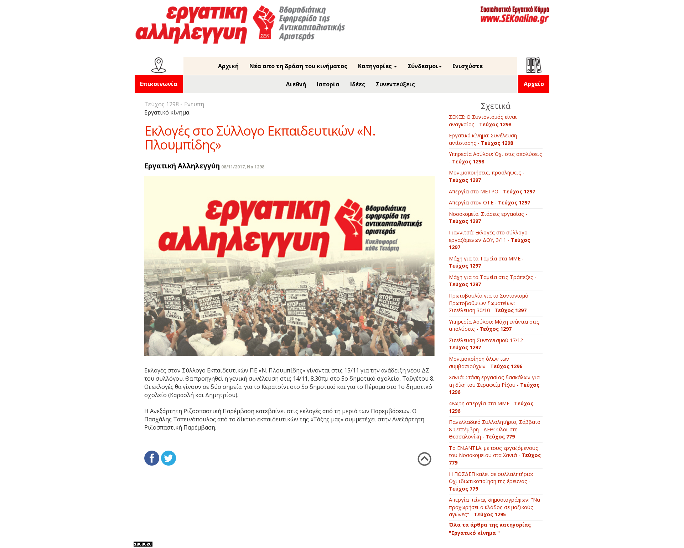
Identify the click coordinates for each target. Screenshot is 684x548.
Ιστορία (328, 84)
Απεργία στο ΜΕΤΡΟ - (492, 191)
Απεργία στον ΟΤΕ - (489, 202)
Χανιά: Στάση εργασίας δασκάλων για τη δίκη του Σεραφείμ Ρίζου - (494, 384)
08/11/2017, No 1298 (242, 167)
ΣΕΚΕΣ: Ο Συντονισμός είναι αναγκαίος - (483, 120)
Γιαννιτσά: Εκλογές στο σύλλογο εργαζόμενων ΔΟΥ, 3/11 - (489, 239)
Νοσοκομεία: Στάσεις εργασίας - (488, 217)
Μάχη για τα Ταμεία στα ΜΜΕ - (486, 262)
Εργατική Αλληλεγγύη (182, 166)
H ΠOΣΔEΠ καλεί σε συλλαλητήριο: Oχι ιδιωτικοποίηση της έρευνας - (491, 481)
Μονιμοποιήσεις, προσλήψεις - (486, 176)
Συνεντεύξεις (395, 84)
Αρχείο (534, 84)
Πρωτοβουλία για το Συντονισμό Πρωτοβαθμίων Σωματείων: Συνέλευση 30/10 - (488, 303)
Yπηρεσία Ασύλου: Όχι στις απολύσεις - (495, 158)
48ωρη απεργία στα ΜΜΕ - (491, 407)
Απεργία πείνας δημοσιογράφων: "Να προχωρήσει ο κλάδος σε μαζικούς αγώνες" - (494, 507)
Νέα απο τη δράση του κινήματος (298, 66)
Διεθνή (296, 84)
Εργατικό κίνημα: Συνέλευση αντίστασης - (483, 139)
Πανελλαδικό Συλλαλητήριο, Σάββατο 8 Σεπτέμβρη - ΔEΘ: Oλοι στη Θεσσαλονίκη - (494, 429)
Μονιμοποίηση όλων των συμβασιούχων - (485, 362)
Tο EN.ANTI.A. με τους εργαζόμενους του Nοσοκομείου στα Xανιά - (495, 455)
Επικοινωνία (158, 84)
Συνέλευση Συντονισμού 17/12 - (487, 344)
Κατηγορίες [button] (375, 66)
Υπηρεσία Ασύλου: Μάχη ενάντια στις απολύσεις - (494, 325)
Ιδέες (357, 84)
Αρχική (228, 66)
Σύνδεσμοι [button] (423, 66)
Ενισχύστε (467, 66)
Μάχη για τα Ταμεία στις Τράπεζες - (493, 281)
